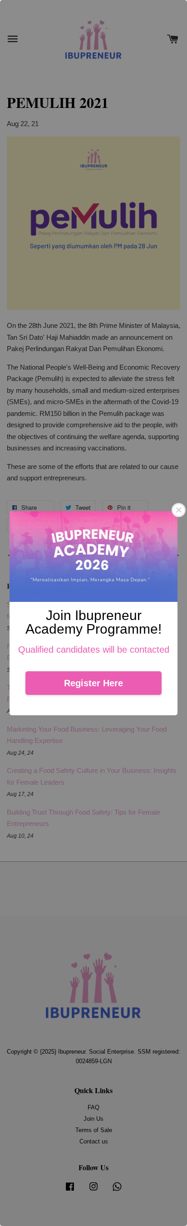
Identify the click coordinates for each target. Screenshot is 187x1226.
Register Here (93, 683)
